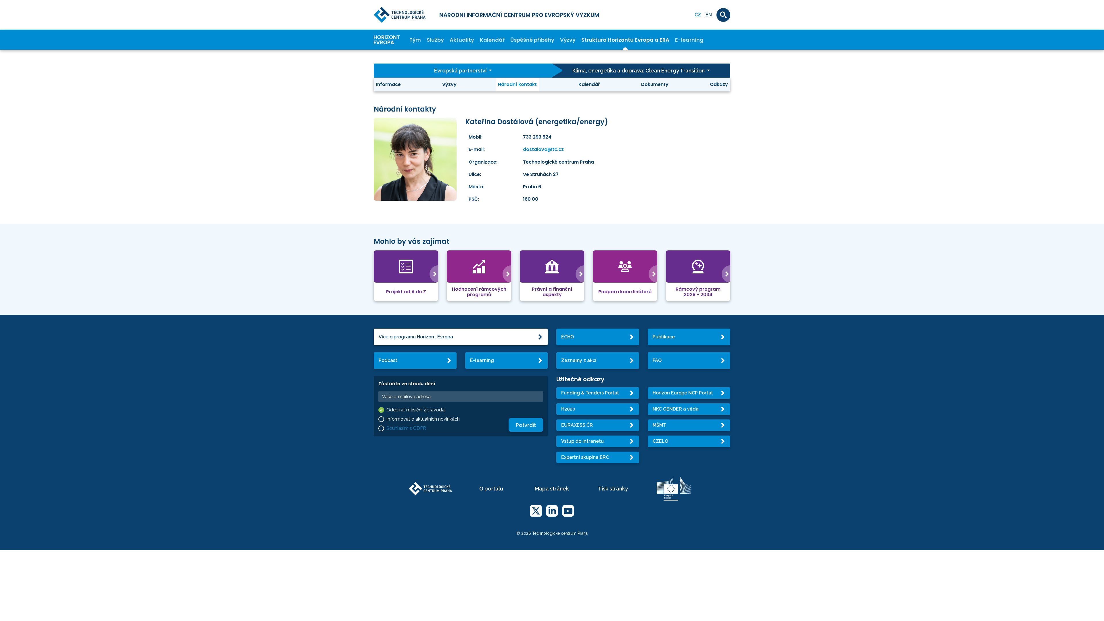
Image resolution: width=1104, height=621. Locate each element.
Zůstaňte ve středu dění (406, 383)
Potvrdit (526, 425)
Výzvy (568, 39)
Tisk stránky (613, 489)
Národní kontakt (517, 84)
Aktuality (462, 39)
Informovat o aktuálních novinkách (423, 419)
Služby (435, 39)
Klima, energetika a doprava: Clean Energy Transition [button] (639, 71)
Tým (415, 39)
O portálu (491, 489)
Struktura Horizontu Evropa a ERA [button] (625, 39)
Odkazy (719, 84)
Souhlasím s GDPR (406, 428)
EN (709, 15)
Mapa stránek (552, 489)
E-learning (689, 39)
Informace (388, 84)
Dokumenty (654, 84)
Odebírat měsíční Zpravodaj (415, 410)
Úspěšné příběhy (532, 39)
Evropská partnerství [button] (461, 71)
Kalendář (492, 39)
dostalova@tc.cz (543, 149)
